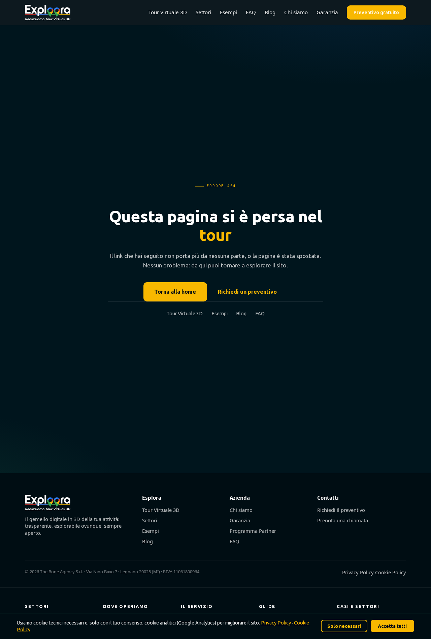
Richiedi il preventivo (341, 509)
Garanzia (327, 12)
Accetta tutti (392, 626)
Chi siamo (296, 12)
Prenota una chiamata (342, 520)
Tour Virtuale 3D (167, 12)
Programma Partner (253, 530)
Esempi (228, 12)
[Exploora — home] (47, 12)
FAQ (251, 12)
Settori (203, 12)
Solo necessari (344, 626)
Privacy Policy (358, 572)
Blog (270, 12)
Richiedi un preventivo (247, 292)
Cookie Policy (390, 572)
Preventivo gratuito (376, 12)
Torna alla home (175, 292)
